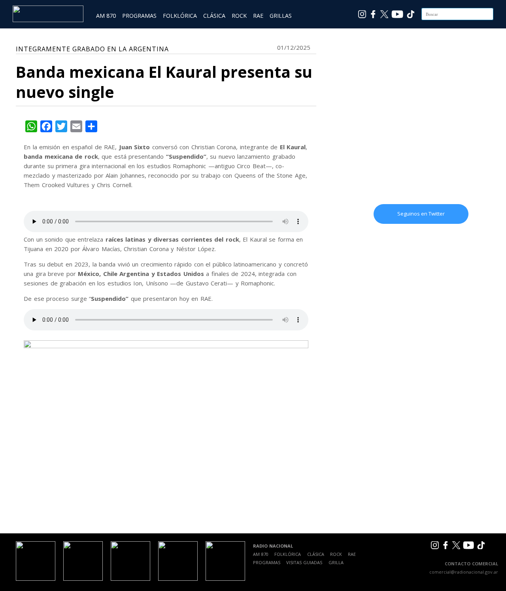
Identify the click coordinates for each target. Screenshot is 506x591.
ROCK (239, 15)
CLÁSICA (214, 15)
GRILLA (336, 562)
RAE (258, 15)
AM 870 (106, 15)
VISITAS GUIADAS (304, 562)
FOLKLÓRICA (180, 15)
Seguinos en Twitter (421, 213)
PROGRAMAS (139, 15)
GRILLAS (281, 15)
